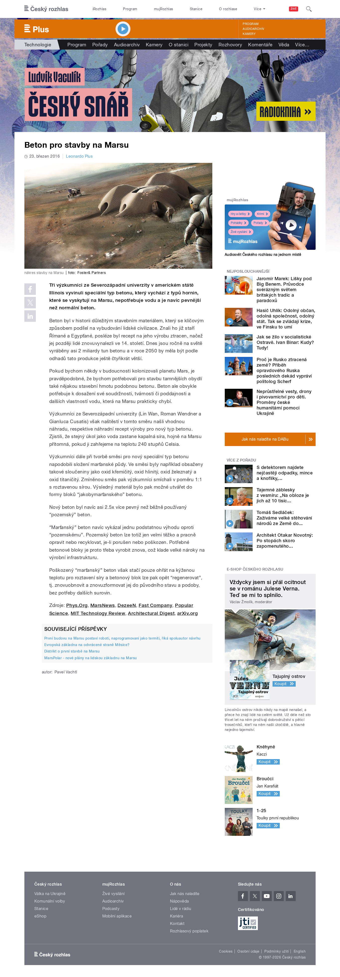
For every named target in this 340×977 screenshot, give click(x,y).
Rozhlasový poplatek (189, 931)
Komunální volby (49, 901)
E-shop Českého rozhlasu (255, 569)
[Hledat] (309, 9)
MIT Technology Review (98, 613)
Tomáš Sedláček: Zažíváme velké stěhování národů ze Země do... (284, 518)
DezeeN (126, 605)
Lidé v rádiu (180, 908)
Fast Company (155, 605)
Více (302, 44)
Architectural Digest (151, 613)
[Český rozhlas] (46, 9)
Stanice (196, 9)
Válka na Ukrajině (49, 893)
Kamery (249, 34)
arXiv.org (187, 613)
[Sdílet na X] (30, 302)
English (300, 951)
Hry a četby (238, 214)
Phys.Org (77, 605)
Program (130, 9)
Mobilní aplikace (117, 916)
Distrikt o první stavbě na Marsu (72, 651)
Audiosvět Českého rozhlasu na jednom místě (263, 255)
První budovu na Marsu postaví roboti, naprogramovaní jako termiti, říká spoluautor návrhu (122, 638)
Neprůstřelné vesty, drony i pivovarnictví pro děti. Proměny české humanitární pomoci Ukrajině (284, 402)
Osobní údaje (248, 951)
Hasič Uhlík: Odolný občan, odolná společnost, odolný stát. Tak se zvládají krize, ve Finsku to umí (286, 318)
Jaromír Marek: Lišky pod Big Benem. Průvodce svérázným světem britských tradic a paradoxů (284, 289)
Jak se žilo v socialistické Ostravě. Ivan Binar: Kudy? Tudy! (285, 342)
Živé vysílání (239, 232)
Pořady (100, 44)
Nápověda (179, 901)
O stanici (178, 44)
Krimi (260, 214)
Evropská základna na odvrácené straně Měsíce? (87, 645)
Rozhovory (230, 44)
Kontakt (177, 923)
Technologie (37, 44)
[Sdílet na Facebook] (30, 289)
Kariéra (176, 916)
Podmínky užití (276, 951)
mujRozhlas (163, 9)
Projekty (203, 44)
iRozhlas (100, 9)
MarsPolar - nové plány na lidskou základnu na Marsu (90, 658)
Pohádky (236, 223)
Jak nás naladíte (185, 893)
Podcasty (111, 908)
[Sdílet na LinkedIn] (30, 316)
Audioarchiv (253, 29)
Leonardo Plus (79, 156)
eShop (40, 916)
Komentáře (260, 44)
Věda (284, 44)
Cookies (225, 951)
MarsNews (102, 605)
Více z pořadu (241, 460)
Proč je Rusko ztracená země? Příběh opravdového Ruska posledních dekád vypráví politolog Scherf (284, 370)
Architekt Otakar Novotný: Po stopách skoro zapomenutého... (285, 540)
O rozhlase (228, 9)
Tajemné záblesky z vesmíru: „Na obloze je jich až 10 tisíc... (283, 495)
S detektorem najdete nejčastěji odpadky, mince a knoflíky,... (285, 473)
